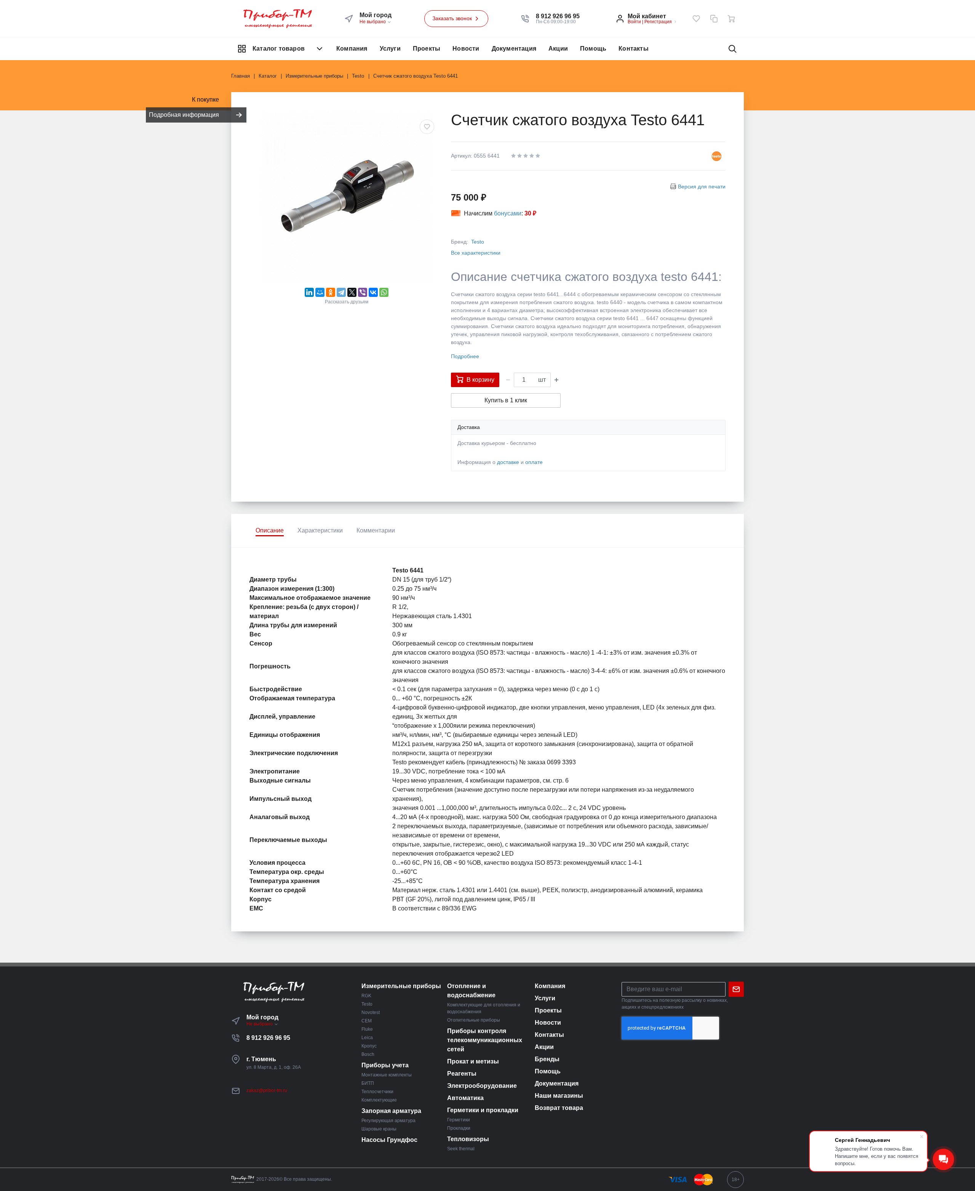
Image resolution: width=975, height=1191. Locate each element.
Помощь (593, 48)
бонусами (507, 213)
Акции (558, 48)
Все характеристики (475, 253)
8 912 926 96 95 (268, 1038)
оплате (534, 462)
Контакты (634, 48)
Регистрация (658, 21)
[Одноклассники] (330, 292)
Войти (634, 21)
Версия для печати (702, 186)
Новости (465, 48)
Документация (514, 48)
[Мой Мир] (319, 292)
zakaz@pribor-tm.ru (266, 1090)
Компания (352, 48)
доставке (508, 462)
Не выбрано (373, 21)
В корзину (480, 379)
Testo (477, 242)
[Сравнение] (713, 18)
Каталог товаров (279, 48)
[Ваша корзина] (731, 18)
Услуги (390, 48)
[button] (558, 16)
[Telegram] (341, 292)
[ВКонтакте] (373, 292)
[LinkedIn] (309, 292)
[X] (351, 292)
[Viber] (362, 292)
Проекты (426, 48)
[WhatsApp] (383, 292)
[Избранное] (696, 18)
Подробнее (465, 356)
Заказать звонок (452, 18)
